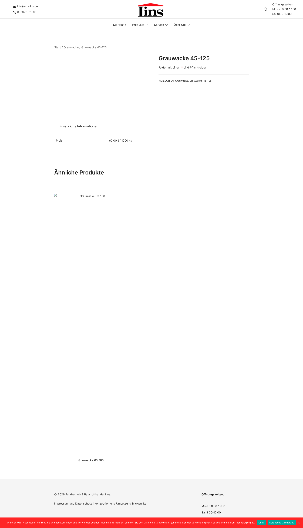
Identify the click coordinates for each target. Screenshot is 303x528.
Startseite (119, 24)
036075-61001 (26, 12)
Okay (261, 522)
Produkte (138, 24)
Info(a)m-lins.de (27, 6)
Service (159, 24)
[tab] (79, 126)
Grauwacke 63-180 (91, 460)
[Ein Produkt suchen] (266, 9)
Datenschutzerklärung (281, 522)
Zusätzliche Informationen (78, 126)
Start (57, 47)
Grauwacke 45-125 (94, 47)
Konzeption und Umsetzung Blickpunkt (120, 503)
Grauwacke (71, 47)
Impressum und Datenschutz (73, 503)
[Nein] (298, 522)
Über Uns (180, 24)
